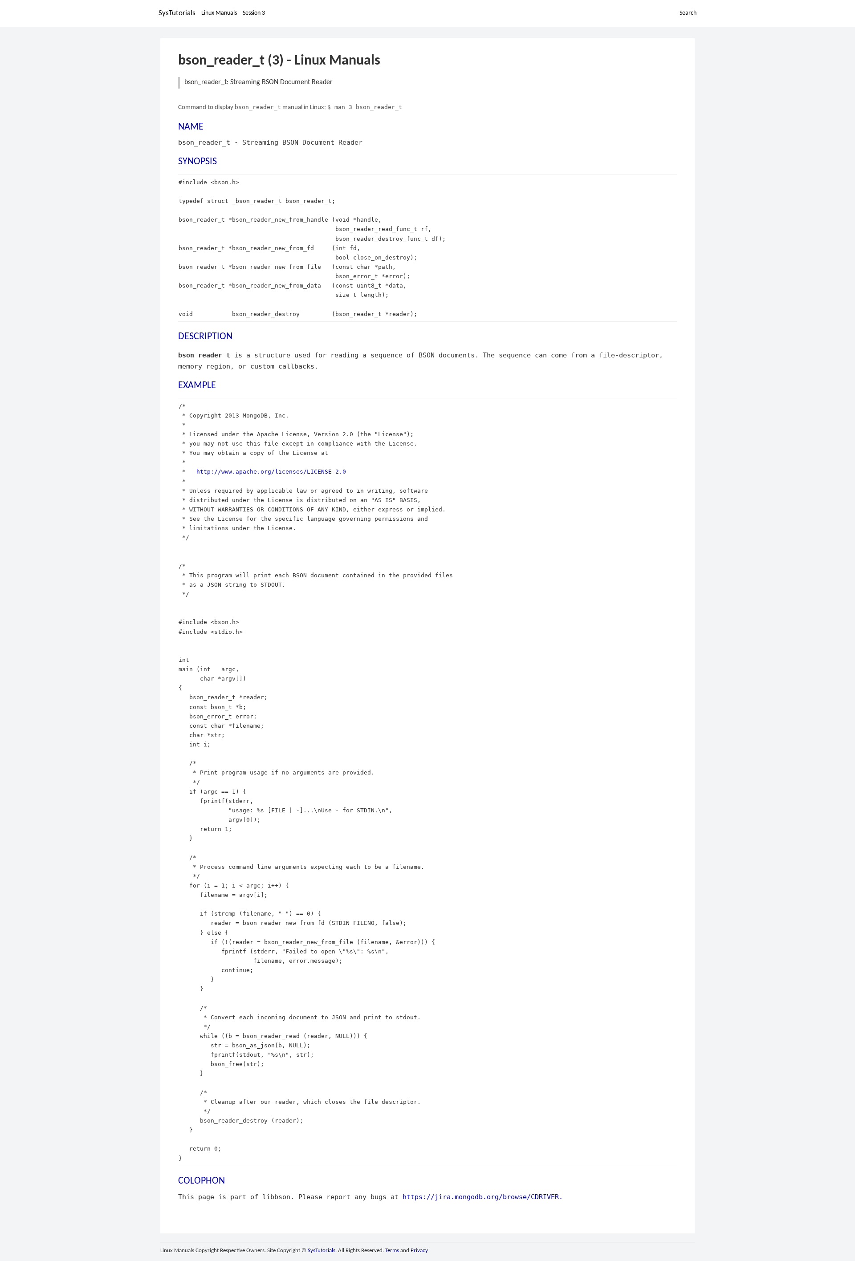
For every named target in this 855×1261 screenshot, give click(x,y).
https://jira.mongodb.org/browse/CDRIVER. (483, 1196)
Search (688, 13)
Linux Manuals (219, 13)
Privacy (419, 1250)
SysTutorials (177, 13)
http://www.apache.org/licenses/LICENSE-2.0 (271, 471)
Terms (392, 1250)
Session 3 (254, 13)
